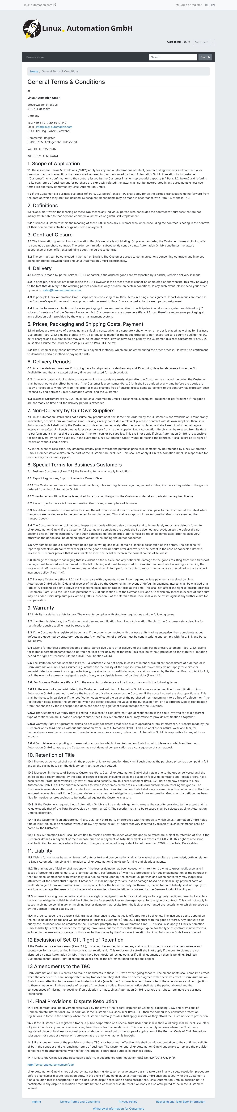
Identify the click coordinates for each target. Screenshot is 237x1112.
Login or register (190, 5)
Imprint (36, 1101)
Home (34, 71)
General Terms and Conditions (80, 1101)
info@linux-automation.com (54, 127)
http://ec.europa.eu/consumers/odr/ (50, 1064)
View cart (201, 42)
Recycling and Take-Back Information (180, 1101)
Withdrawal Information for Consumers (118, 1108)
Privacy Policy (128, 1101)
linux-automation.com (38, 5)
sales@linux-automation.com (62, 290)
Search (205, 57)
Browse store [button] (35, 57)
